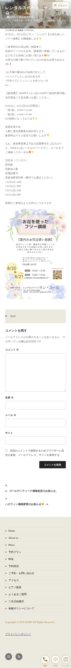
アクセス (13, 580)
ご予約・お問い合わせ (21, 573)
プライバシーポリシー (18, 634)
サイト (9, 433)
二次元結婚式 (16, 601)
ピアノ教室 (14, 587)
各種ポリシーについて (21, 608)
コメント (12, 349)
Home (11, 530)
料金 (11, 559)
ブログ (13, 316)
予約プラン (14, 552)
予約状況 (13, 566)
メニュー (62, 5)
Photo (11, 545)
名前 (9, 397)
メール (10, 415)
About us (13, 537)
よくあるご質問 (17, 594)
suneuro (29, 30)
